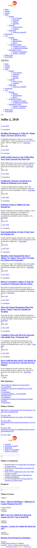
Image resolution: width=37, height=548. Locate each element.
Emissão (11, 16)
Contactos (16, 29)
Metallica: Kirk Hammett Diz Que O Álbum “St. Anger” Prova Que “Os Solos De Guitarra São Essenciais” (17, 258)
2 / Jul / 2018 (5, 126)
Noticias (7, 11)
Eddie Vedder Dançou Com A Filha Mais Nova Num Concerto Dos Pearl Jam (17, 158)
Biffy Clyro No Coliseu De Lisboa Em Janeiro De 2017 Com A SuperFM (16, 516)
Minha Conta (9, 55)
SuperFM (12, 25)
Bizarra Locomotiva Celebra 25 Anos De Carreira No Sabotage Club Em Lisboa (17, 283)
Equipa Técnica (17, 27)
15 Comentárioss (6, 387)
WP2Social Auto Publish (11, 546)
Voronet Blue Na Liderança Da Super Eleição (15, 385)
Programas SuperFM (11, 446)
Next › (5, 377)
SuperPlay (16, 23)
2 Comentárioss (5, 397)
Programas (16, 20)
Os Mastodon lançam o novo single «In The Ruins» (17, 417)
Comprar (3, 509)
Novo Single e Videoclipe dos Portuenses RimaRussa (18, 476)
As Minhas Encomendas (20, 48)
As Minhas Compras (15, 44)
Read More (26, 143)
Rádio (6, 15)
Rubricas (15, 22)
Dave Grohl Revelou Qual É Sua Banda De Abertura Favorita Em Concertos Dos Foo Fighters (18, 363)
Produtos (11, 37)
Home (7, 9)
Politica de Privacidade (12, 449)
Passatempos (9, 34)
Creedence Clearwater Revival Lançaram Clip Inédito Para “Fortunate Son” (17, 336)
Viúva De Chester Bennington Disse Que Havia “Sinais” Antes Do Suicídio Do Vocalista (17, 309)
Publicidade (12, 30)
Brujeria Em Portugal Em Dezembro (16, 538)
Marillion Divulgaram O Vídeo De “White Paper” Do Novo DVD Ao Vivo (18, 134)
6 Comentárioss (5, 392)
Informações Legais (15, 50)
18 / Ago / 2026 (6, 415)
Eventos (7, 13)
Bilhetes (15, 39)
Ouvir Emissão (17, 18)
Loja (6, 36)
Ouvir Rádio (9, 57)
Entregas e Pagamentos (20, 51)
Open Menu (5, 60)
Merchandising (17, 41)
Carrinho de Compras (19, 46)
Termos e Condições (19, 53)
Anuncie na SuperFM (19, 32)
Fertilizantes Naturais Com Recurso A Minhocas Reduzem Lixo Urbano (16, 182)
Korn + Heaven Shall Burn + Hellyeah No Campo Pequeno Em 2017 (18, 503)
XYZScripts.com (27, 546)
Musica (15, 43)
